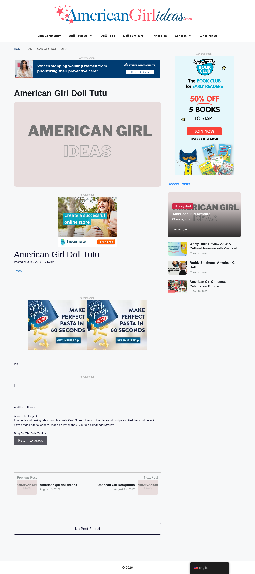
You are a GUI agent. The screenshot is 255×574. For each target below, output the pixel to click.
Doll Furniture (133, 35)
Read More (180, 229)
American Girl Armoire (191, 214)
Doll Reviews (78, 35)
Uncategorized (183, 206)
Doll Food (108, 35)
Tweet (18, 270)
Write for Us (208, 35)
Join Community (49, 35)
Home (18, 48)
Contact (181, 35)
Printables (159, 35)
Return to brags (30, 440)
